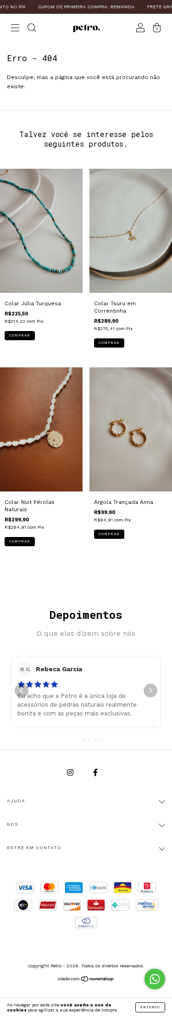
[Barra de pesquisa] (31, 29)
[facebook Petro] (95, 772)
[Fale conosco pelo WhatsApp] (154, 979)
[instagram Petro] (71, 772)
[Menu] (15, 29)
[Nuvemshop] (86, 980)
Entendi (150, 1007)
